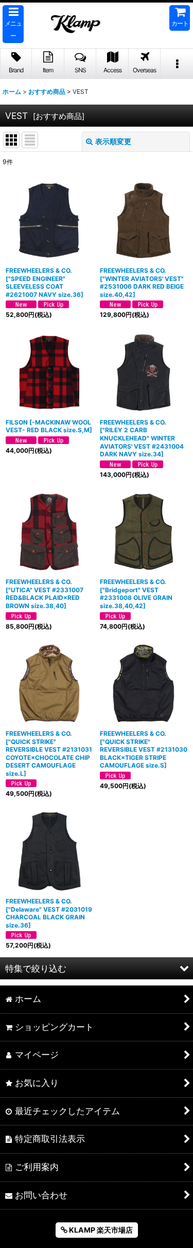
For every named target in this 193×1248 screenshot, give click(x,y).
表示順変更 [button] (113, 141)
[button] (13, 24)
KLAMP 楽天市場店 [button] (100, 1229)
